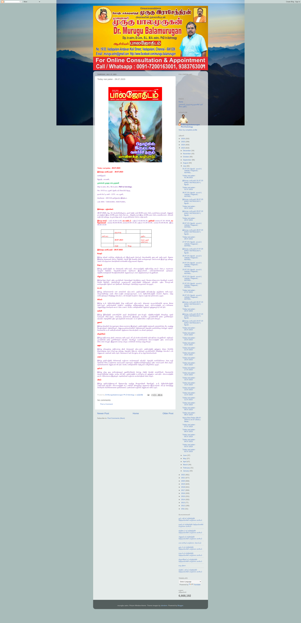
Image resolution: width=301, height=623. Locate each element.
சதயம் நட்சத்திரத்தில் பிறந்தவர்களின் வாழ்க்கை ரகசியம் (190, 554)
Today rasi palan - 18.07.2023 (189, 364)
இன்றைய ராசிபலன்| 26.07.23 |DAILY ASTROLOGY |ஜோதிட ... (192, 304)
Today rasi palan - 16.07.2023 (189, 374)
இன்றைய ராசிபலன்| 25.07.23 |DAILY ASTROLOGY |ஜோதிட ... (192, 316)
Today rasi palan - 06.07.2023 (189, 430)
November (187, 154)
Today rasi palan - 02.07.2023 (189, 450)
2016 (183, 493)
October (186, 157)
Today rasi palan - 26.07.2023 (189, 310)
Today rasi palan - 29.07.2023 (189, 219)
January (186, 471)
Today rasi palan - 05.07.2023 (189, 435)
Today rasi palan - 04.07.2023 (189, 440)
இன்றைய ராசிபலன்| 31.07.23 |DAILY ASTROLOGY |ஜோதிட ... (192, 182)
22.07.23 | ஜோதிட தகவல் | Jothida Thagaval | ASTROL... (192, 278)
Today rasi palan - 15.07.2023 (189, 379)
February (186, 468)
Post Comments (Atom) (116, 418)
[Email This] (152, 395)
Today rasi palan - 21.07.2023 (189, 349)
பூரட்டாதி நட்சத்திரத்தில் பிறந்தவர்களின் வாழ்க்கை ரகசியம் (190, 519)
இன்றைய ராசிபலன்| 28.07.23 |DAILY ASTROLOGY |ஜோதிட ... (192, 232)
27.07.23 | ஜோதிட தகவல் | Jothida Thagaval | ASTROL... (192, 244)
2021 (183, 478)
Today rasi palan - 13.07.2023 (189, 389)
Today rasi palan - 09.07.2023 (189, 409)
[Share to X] (157, 395)
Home (136, 413)
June (185, 455)
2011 (183, 509)
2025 (183, 142)
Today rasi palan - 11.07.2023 (189, 399)
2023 (183, 148)
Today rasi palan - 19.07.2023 (189, 359)
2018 (183, 487)
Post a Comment (106, 404)
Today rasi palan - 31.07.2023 (189, 188)
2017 (183, 490)
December (187, 150)
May (185, 458)
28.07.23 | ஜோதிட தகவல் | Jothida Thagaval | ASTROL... (192, 225)
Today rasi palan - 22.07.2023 (189, 344)
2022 (183, 475)
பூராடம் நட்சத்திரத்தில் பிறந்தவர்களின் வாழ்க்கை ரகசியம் (190, 548)
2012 (183, 506)
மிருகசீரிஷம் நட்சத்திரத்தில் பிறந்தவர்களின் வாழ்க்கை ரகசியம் (190, 560)
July (184, 166)
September (187, 160)
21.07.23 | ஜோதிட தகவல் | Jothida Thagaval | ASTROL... (192, 285)
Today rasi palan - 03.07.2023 (189, 445)
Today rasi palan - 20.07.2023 (189, 354)
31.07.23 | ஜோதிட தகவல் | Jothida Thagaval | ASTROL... (192, 170)
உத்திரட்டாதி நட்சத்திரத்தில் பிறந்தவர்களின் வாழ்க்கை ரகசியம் (190, 571)
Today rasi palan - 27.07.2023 (189, 291)
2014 (183, 499)
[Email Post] (148, 395)
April (185, 461)
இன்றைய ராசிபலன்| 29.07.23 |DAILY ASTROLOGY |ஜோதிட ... (192, 213)
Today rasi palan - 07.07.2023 (189, 425)
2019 (183, 484)
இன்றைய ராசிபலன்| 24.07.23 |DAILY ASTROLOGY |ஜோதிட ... (192, 323)
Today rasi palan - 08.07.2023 (189, 414)
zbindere (164, 605)
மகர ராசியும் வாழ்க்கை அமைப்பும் (190, 543)
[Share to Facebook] (159, 395)
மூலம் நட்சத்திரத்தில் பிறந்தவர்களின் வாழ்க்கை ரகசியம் (191, 525)
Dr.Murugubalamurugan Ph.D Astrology (190, 126)
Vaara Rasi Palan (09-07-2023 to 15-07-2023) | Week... (191, 419)
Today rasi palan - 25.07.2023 (189, 329)
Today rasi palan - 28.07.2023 (189, 238)
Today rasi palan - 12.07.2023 (189, 394)
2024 (183, 145)
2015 (183, 496)
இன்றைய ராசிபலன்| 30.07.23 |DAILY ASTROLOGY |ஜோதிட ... (192, 201)
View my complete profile (188, 130)
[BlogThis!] (155, 395)
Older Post (168, 413)
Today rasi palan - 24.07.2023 (189, 334)
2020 (183, 481)
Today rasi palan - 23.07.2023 (189, 339)
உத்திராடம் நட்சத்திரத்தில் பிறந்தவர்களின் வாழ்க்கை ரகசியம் (190, 531)
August (186, 163)
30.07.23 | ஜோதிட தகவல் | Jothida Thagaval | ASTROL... (192, 194)
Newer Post (103, 413)
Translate (197, 585)
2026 (183, 139)
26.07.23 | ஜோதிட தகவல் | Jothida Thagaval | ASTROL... (192, 297)
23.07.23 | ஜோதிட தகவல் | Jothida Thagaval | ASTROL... (192, 271)
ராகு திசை (182, 565)
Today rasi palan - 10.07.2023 (189, 404)
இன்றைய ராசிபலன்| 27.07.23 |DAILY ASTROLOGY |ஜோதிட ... (192, 251)
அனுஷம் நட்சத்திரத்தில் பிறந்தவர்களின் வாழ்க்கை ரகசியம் (190, 538)
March (185, 465)
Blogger (180, 605)
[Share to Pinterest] (161, 395)
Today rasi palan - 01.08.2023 (189, 176)
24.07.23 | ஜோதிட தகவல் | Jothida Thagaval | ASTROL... (192, 264)
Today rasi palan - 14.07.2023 (189, 384)
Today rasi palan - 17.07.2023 (189, 369)
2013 (183, 502)
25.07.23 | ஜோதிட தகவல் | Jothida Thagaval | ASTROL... (192, 257)
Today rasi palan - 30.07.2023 (189, 207)
